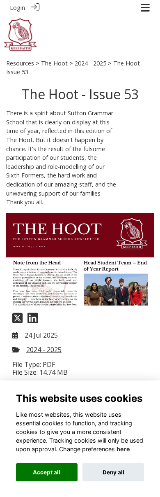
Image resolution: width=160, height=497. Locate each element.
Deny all (113, 472)
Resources (20, 63)
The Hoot (54, 63)
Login (17, 8)
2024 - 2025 (90, 63)
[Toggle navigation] (145, 7)
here (123, 449)
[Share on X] (17, 320)
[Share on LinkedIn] (32, 320)
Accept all (46, 472)
